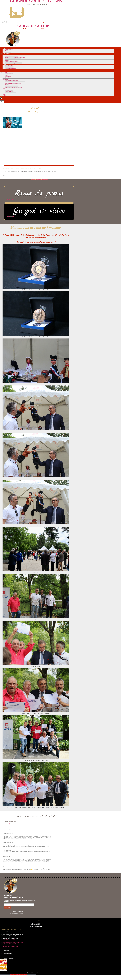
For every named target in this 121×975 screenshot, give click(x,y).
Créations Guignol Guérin (10, 68)
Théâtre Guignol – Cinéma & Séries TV (9, 935)
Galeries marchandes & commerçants (13, 58)
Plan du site (25, 972)
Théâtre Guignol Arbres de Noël (8, 933)
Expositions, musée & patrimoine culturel (13, 63)
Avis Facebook (10, 823)
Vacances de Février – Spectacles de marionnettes (22, 169)
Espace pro (5, 54)
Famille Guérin (8, 76)
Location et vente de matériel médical (16, 911)
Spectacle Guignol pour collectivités (9, 931)
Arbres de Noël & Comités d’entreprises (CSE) (15, 57)
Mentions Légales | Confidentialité (16, 972)
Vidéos (4, 64)
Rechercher (2, 99)
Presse (4, 94)
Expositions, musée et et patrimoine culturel (10, 938)
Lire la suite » (6, 173)
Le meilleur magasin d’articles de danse (16, 913)
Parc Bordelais (6, 77)
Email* (5, 902)
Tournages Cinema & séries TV (11, 61)
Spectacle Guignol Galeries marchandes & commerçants (13, 934)
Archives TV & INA (9, 65)
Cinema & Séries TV (9, 67)
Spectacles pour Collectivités (11, 56)
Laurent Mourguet (9, 49)
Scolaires (7, 60)
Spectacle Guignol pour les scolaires (9, 937)
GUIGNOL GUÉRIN (33, 26)
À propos (5, 48)
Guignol (6, 50)
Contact (5, 71)
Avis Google (10, 828)
